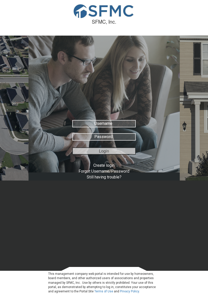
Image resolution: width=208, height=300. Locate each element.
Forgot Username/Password (104, 171)
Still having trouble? (104, 177)
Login (104, 151)
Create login (104, 165)
